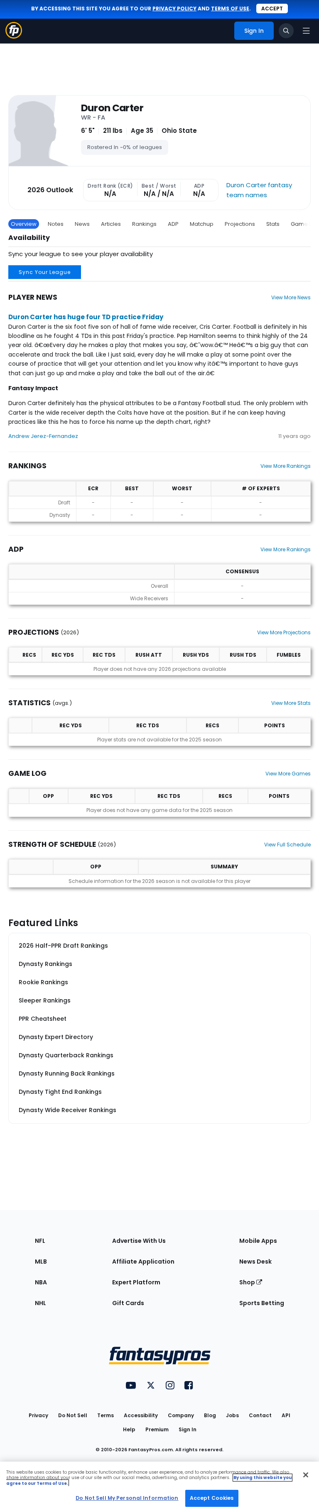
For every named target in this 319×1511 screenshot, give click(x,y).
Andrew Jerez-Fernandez (43, 436)
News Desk (255, 1261)
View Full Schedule (287, 844)
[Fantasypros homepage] (13, 36)
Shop (247, 1282)
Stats (273, 224)
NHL (40, 1303)
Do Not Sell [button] (72, 1415)
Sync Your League (45, 272)
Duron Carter (112, 108)
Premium (157, 1429)
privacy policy (174, 8)
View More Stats (291, 703)
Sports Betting (261, 1303)
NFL (40, 1241)
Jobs (232, 1415)
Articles (111, 224)
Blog (210, 1415)
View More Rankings (285, 465)
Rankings (144, 224)
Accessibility (141, 1415)
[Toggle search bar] (286, 30)
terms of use (230, 8)
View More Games (288, 773)
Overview (24, 224)
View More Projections (284, 632)
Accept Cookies (212, 1497)
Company (181, 1415)
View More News (291, 297)
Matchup (201, 224)
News (82, 224)
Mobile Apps (258, 1241)
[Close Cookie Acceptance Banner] (306, 1475)
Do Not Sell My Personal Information (127, 1497)
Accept (272, 8)
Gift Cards (128, 1303)
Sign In (187, 1429)
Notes (56, 224)
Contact (260, 1415)
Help (129, 1429)
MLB (41, 1261)
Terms (105, 1415)
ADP (173, 224)
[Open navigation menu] (306, 30)
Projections (240, 224)
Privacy (38, 1415)
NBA (41, 1282)
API (286, 1415)
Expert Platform (136, 1282)
